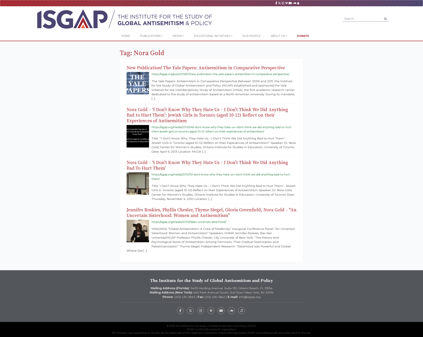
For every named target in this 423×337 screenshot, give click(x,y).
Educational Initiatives (212, 36)
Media (177, 36)
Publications (150, 36)
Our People (251, 36)
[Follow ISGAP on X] (190, 310)
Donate (303, 36)
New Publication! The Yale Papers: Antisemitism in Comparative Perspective (206, 68)
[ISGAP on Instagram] (283, 3)
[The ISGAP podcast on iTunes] (241, 310)
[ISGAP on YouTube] (290, 3)
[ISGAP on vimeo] (286, 3)
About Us (278, 36)
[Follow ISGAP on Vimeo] (211, 310)
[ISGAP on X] (279, 3)
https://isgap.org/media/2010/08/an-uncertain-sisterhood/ (189, 222)
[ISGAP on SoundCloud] (294, 3)
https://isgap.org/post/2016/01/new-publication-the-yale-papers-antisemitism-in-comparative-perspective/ (220, 74)
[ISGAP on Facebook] (276, 3)
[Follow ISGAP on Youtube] (221, 310)
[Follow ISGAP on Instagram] (200, 310)
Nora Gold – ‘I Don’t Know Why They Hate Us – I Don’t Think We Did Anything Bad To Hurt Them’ (207, 165)
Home (125, 36)
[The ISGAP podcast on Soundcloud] (231, 310)
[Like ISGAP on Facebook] (180, 310)
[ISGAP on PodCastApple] (298, 3)
